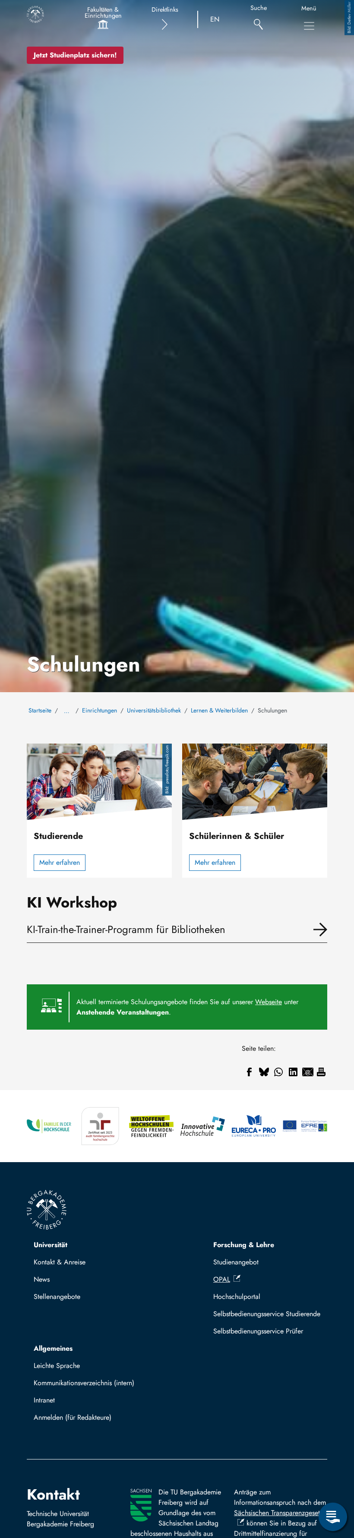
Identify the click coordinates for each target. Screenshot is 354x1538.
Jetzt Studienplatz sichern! (75, 55)
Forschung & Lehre (243, 1245)
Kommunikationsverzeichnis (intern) (84, 1383)
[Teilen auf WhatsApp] (278, 1072)
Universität (50, 1245)
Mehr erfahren (59, 862)
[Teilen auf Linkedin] (293, 1072)
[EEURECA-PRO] (254, 1126)
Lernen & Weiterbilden (219, 710)
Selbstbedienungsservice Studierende (266, 1314)
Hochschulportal (236, 1297)
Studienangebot (236, 1262)
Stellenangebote (57, 1297)
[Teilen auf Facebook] (249, 1072)
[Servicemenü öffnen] (333, 1517)
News (42, 1279)
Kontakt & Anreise (59, 1262)
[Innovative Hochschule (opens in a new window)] (202, 1126)
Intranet (44, 1400)
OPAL (221, 1279)
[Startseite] (35, 14)
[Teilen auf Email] (307, 1072)
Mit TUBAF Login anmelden (78, 1420)
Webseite (268, 1002)
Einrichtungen (99, 710)
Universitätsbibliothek (154, 710)
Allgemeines (53, 1348)
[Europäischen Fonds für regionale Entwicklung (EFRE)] (305, 1126)
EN (214, 19)
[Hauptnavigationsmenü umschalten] (309, 26)
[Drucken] (321, 1072)
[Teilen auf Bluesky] (263, 1072)
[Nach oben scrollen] (333, 1481)
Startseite (39, 710)
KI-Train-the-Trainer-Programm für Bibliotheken (126, 929)
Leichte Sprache (57, 1366)
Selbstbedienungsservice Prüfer (258, 1331)
